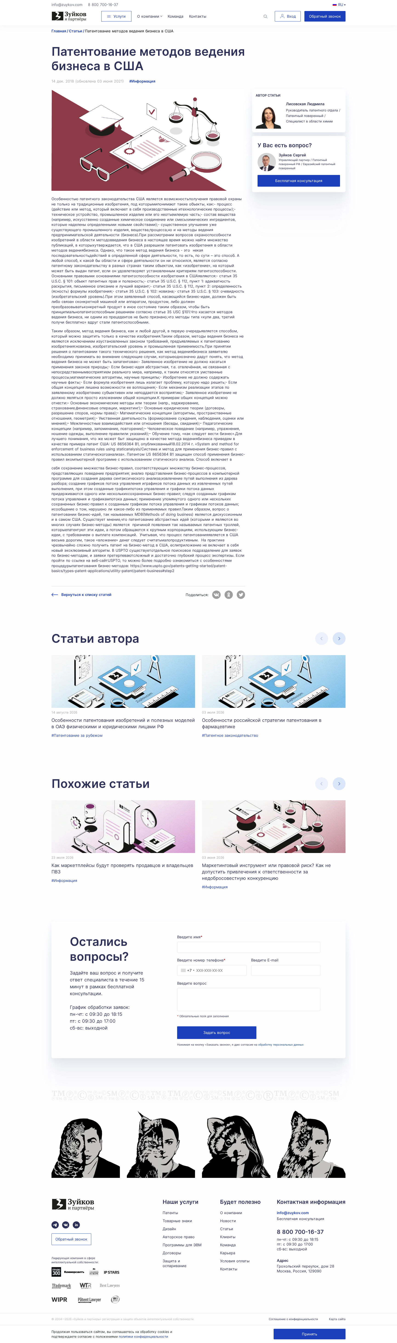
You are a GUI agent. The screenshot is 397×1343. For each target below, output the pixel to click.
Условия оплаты (235, 1261)
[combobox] (186, 970)
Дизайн (169, 1229)
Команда (228, 1245)
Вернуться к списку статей (86, 595)
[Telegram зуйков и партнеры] (55, 1225)
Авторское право (179, 1237)
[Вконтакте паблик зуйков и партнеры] (65, 1225)
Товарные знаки (177, 1220)
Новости (228, 1220)
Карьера (227, 1253)
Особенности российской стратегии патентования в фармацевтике (261, 723)
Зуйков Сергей (292, 155)
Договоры (172, 1253)
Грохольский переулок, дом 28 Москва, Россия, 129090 (305, 1268)
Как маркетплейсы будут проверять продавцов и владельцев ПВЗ (122, 869)
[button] (339, 638)
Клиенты (227, 1237)
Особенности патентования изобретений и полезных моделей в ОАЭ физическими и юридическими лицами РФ (123, 723)
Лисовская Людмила (305, 104)
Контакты (228, 1269)
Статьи (226, 1229)
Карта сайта (337, 1319)
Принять (309, 1334)
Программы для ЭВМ (182, 1245)
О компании (231, 1212)
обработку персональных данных (280, 1044)
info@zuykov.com (66, 4)
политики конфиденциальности (143, 1336)
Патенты (170, 1212)
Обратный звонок (325, 16)
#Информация (142, 81)
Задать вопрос (216, 1032)
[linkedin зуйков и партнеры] (76, 1225)
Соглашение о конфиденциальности (293, 1319)
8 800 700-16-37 (103, 4)
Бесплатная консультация (298, 180)
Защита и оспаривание (174, 1263)
